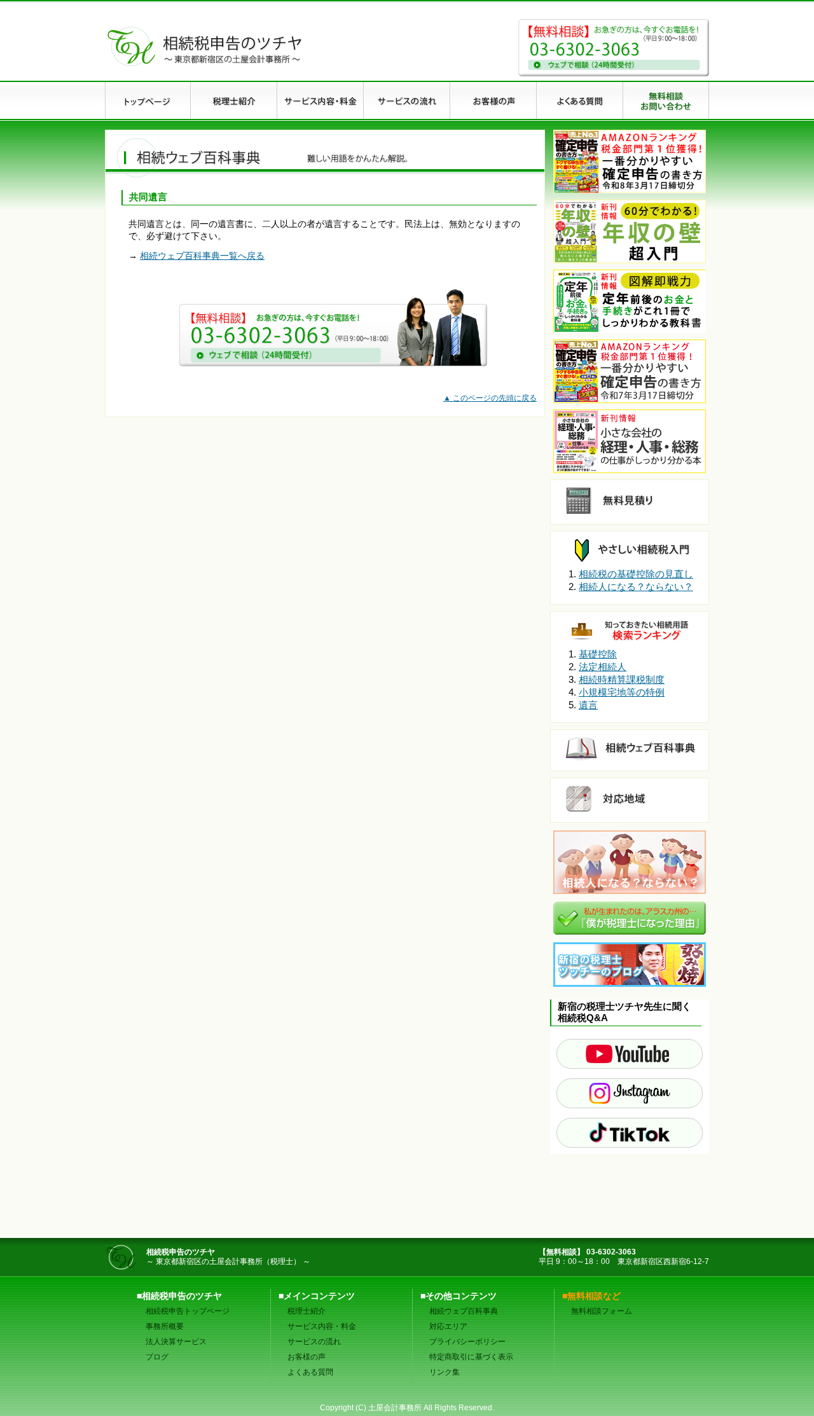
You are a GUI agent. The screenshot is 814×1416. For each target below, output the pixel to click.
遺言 (588, 704)
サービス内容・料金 (321, 1326)
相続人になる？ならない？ (636, 586)
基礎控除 (598, 654)
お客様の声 (306, 1356)
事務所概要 (165, 1326)
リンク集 (444, 1372)
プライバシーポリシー (467, 1341)
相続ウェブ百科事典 (463, 1311)
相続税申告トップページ (188, 1311)
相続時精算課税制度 (622, 679)
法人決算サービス (176, 1341)
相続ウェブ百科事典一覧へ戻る (202, 256)
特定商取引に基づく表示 (471, 1356)
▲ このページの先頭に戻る (490, 398)
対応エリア (448, 1326)
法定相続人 (602, 666)
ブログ (157, 1356)
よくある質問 (310, 1372)
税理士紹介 (306, 1311)
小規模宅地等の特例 (622, 692)
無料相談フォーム (601, 1311)
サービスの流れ (314, 1341)
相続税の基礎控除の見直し (636, 573)
